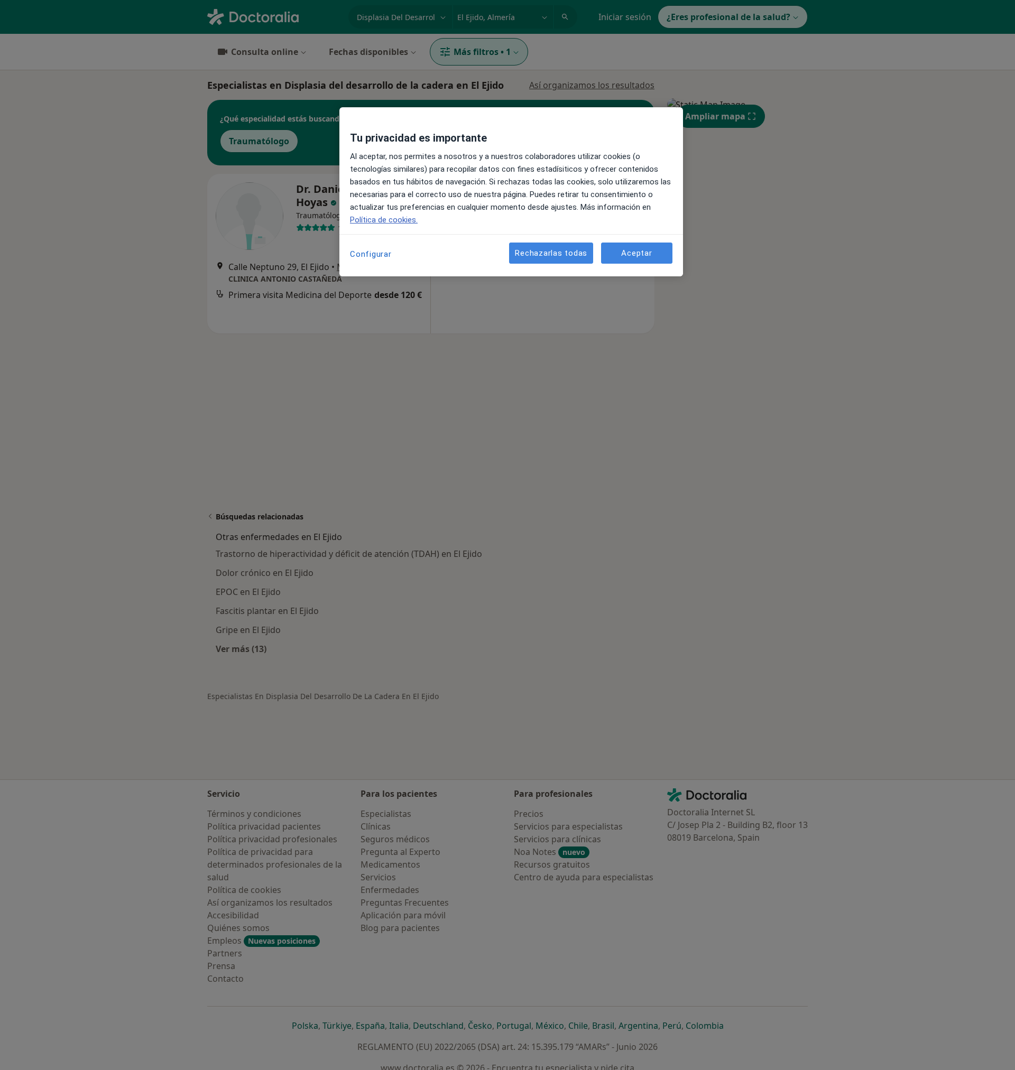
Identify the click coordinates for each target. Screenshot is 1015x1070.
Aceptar (636, 252)
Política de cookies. (384, 220)
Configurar (371, 254)
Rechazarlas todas (551, 252)
